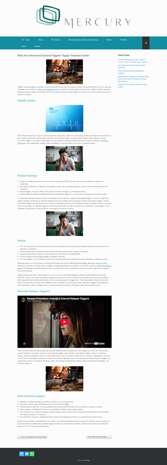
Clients (109, 40)
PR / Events (55, 40)
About (40, 40)
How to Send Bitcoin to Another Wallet (32, 437)
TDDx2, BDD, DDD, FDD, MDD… (98, 437)
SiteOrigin (87, 460)
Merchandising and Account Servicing (83, 40)
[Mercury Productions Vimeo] (21, 454)
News (24, 46)
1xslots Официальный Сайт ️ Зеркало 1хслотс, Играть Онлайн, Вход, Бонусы (133, 60)
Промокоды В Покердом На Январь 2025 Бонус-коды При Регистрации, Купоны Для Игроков (133, 78)
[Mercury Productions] (83, 17)
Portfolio (123, 40)
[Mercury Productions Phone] (32, 454)
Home (27, 40)
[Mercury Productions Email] (26, 454)
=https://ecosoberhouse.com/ (48, 89)
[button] (146, 42)
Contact (37, 46)
